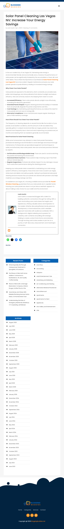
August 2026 (13, 322)
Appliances (40, 303)
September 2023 (14, 455)
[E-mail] (9, 231)
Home (20, 510)
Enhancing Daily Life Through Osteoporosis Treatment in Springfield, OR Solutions (17, 267)
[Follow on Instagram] (36, 515)
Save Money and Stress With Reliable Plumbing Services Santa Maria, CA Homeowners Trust (19, 294)
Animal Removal (41, 291)
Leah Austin (11, 28)
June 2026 (12, 330)
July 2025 (11, 372)
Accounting (40, 269)
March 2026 (12, 341)
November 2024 (14, 402)
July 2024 (11, 417)
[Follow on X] (32, 515)
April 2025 (12, 383)
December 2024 (14, 398)
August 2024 (13, 413)
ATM (38, 310)
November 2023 (14, 447)
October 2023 (13, 451)
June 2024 (12, 421)
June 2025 (12, 375)
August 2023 (13, 459)
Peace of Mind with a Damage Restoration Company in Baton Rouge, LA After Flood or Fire (18, 286)
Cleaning (25, 28)
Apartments (40, 295)
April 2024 (12, 428)
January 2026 (13, 349)
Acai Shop (40, 265)
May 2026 (12, 334)
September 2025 (14, 364)
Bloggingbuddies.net (38, 521)
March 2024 (12, 432)
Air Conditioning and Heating (45, 284)
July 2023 (11, 463)
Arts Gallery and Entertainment (46, 306)
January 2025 (13, 394)
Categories (27, 510)
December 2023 (14, 444)
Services (35, 510)
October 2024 (13, 406)
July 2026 (11, 326)
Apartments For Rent (43, 299)
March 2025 (12, 387)
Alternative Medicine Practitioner (46, 288)
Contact (43, 510)
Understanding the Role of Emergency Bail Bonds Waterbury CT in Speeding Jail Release (19, 302)
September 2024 (14, 409)
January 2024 (13, 440)
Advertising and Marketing (44, 280)
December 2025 (14, 353)
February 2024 (13, 436)
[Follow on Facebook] (28, 515)
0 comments (33, 28)
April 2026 (12, 337)
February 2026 (13, 345)
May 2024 (12, 425)
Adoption (39, 272)
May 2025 (12, 379)
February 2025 (13, 390)
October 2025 (13, 360)
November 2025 (14, 356)
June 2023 (12, 466)
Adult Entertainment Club (44, 276)
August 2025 (13, 368)
